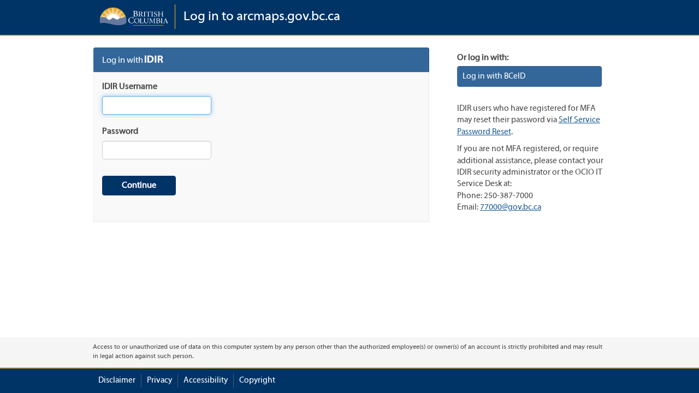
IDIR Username (129, 86)
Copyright (257, 380)
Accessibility (205, 380)
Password (120, 131)
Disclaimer (116, 380)
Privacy (159, 380)
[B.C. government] (134, 16)
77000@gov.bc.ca (510, 207)
